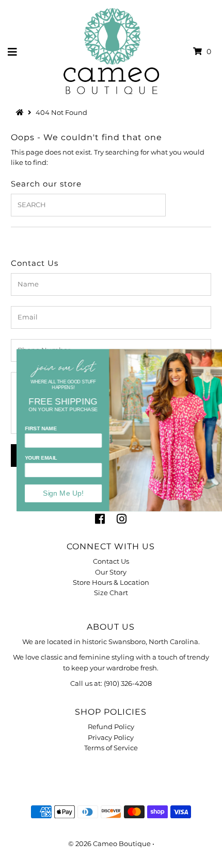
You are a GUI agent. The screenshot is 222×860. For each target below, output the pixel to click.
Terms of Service (111, 748)
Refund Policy (111, 727)
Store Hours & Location (111, 582)
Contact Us (111, 561)
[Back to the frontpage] (21, 112)
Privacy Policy (111, 737)
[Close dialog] (214, 355)
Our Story (110, 572)
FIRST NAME (26, 428)
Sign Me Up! (48, 493)
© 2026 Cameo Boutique (109, 844)
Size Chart (111, 593)
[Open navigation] (13, 51)
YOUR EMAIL (26, 458)
